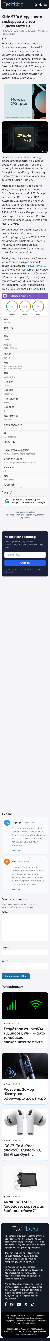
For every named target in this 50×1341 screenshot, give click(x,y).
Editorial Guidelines (29, 1323)
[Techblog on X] (26, 1304)
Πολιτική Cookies (15, 1318)
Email (5, 961)
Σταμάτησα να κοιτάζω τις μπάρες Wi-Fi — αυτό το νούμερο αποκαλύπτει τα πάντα (24, 1035)
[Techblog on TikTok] (32, 1304)
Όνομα (5, 947)
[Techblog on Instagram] (11, 1304)
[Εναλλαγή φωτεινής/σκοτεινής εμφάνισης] (40, 4)
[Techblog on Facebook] (6, 1304)
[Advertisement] (25, 695)
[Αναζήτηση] (36, 5)
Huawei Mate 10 (35, 265)
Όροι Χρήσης (11, 1315)
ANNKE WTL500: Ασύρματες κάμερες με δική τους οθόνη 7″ (23, 1206)
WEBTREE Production (35, 1329)
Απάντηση (16, 850)
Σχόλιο (5, 912)
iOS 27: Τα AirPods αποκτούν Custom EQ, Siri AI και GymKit (22, 1150)
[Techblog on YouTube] (19, 1304)
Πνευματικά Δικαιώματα (26, 1320)
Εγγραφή (25, 562)
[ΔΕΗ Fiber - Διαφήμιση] (25, 101)
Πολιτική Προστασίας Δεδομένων (30, 1315)
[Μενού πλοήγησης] (45, 4)
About (23, 1329)
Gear (6, 38)
